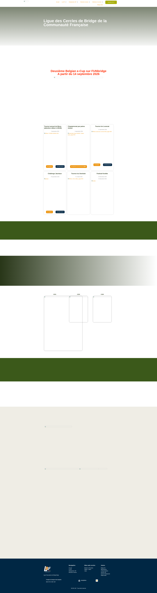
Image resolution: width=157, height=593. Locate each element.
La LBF (63, 2)
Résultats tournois (84, 2)
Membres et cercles (96, 2)
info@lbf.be (83, 580)
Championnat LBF (72, 2)
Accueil (57, 2)
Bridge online (100, 4)
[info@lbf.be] (79, 580)
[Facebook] (97, 580)
